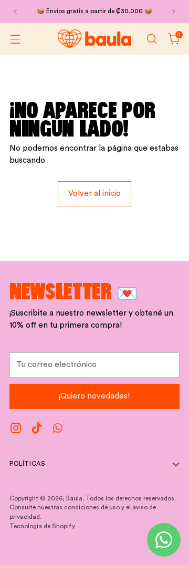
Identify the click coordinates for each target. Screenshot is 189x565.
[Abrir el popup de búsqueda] (151, 38)
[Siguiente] (173, 11)
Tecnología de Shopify (42, 526)
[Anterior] (15, 11)
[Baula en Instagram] (15, 430)
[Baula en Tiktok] (36, 430)
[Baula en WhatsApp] (57, 430)
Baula (74, 498)
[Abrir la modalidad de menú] (15, 38)
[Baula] (94, 38)
